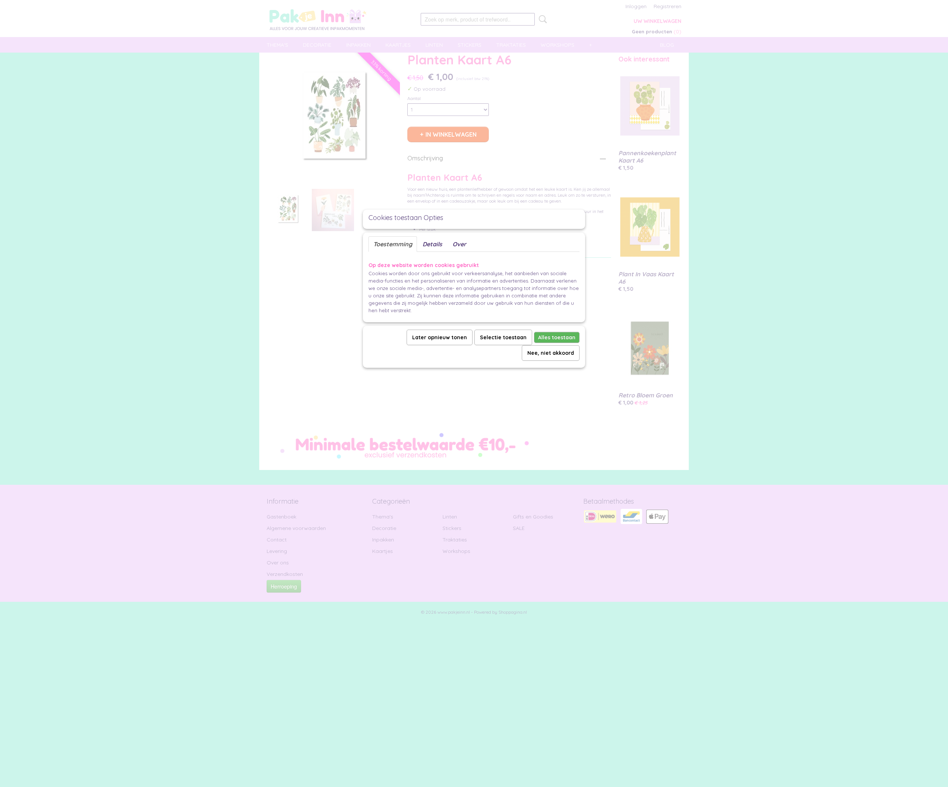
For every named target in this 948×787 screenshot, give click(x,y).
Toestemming (392, 244)
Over (459, 244)
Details (432, 244)
